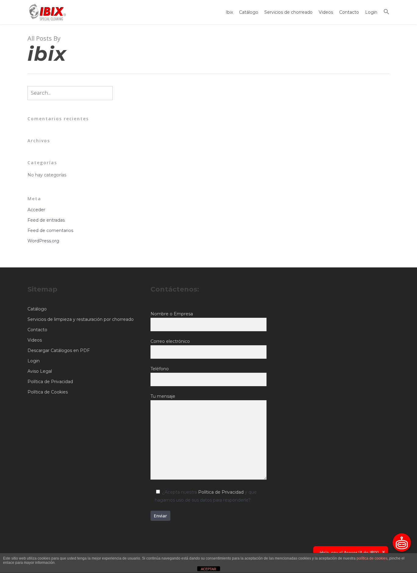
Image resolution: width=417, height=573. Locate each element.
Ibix (229, 12)
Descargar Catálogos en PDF (58, 350)
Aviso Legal (39, 371)
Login (371, 12)
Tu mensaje (162, 396)
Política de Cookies (47, 392)
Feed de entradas (46, 220)
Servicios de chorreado (288, 12)
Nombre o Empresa (171, 314)
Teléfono (159, 369)
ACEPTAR (208, 569)
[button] (386, 12)
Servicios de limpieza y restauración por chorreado (80, 319)
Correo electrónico (170, 341)
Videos (326, 12)
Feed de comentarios (50, 230)
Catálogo (248, 12)
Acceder (36, 209)
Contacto (349, 12)
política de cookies (372, 558)
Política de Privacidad (50, 381)
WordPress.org (43, 241)
